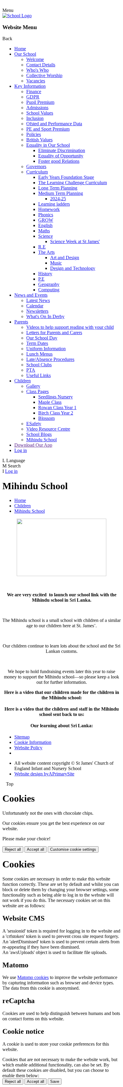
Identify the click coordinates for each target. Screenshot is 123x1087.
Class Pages (37, 391)
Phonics (45, 214)
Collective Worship (44, 75)
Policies (33, 134)
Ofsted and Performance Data (54, 123)
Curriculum (37, 171)
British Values (39, 139)
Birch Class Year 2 (55, 412)
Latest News (38, 300)
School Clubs (39, 364)
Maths (44, 230)
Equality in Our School (48, 145)
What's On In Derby (45, 316)
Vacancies (35, 80)
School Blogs (39, 434)
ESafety (33, 423)
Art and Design (64, 257)
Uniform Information (46, 348)
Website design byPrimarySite (44, 773)
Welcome (35, 59)
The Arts (46, 252)
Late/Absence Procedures (50, 359)
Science (45, 236)
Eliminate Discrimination (61, 150)
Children (22, 380)
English (45, 225)
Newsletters (37, 311)
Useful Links (38, 375)
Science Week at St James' (75, 241)
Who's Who (37, 70)
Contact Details (40, 64)
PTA (30, 370)
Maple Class (49, 402)
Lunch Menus (39, 353)
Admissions (37, 107)
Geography (48, 284)
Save (54, 1081)
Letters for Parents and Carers (54, 332)
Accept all (35, 849)
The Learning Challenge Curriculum (72, 182)
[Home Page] (17, 15)
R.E (42, 246)
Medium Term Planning (60, 193)
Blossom (46, 418)
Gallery (33, 386)
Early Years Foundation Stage (66, 177)
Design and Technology (72, 268)
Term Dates (37, 343)
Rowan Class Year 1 (57, 407)
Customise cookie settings (73, 849)
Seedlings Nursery (55, 396)
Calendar (34, 305)
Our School (25, 54)
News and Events (30, 295)
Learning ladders (54, 204)
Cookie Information (32, 742)
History (45, 273)
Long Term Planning (57, 187)
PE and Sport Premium (48, 129)
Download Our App (33, 445)
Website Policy (28, 747)
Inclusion (35, 118)
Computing (48, 289)
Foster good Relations (58, 161)
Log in (20, 450)
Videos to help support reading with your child (70, 327)
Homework (49, 209)
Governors (36, 166)
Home (20, 48)
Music (56, 262)
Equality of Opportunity (60, 155)
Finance (33, 91)
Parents (21, 321)
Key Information (30, 86)
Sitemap (22, 736)
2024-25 (58, 198)
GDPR (32, 96)
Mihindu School (41, 439)
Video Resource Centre (48, 428)
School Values (39, 112)
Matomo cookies (33, 977)
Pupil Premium (40, 102)
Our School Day (41, 337)
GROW (45, 220)
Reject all (13, 849)
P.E (41, 278)
